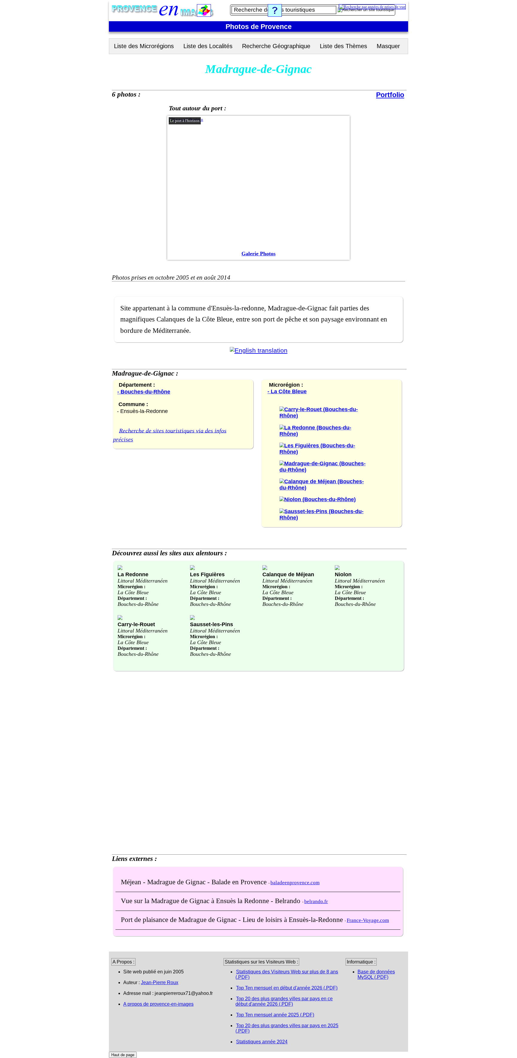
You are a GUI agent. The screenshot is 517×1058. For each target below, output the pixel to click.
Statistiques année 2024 (262, 1041)
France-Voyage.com (368, 920)
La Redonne (133, 574)
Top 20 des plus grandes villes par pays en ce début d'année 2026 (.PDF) (284, 1001)
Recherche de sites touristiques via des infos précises (169, 434)
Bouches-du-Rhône (138, 604)
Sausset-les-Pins (211, 624)
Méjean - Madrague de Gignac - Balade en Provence (194, 882)
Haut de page (122, 1055)
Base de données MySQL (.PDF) (376, 974)
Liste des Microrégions (144, 46)
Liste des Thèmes (343, 46)
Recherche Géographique (276, 46)
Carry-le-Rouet (136, 624)
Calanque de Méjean (288, 574)
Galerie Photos (258, 254)
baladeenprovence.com (295, 882)
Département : (132, 598)
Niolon (343, 574)
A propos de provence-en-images (158, 1004)
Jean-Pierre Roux (159, 982)
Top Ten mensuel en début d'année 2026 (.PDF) (286, 987)
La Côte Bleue (133, 592)
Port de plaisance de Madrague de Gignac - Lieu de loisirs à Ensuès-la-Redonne (233, 919)
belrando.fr (316, 901)
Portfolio (390, 95)
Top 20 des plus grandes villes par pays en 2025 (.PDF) (286, 1028)
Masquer (388, 46)
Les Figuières (207, 574)
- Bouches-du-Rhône (143, 391)
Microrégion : (131, 586)
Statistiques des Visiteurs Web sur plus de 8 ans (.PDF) (286, 974)
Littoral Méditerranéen (143, 581)
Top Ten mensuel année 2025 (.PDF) (275, 1014)
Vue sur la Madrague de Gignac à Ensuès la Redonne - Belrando (211, 901)
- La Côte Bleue (287, 391)
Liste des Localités (207, 46)
